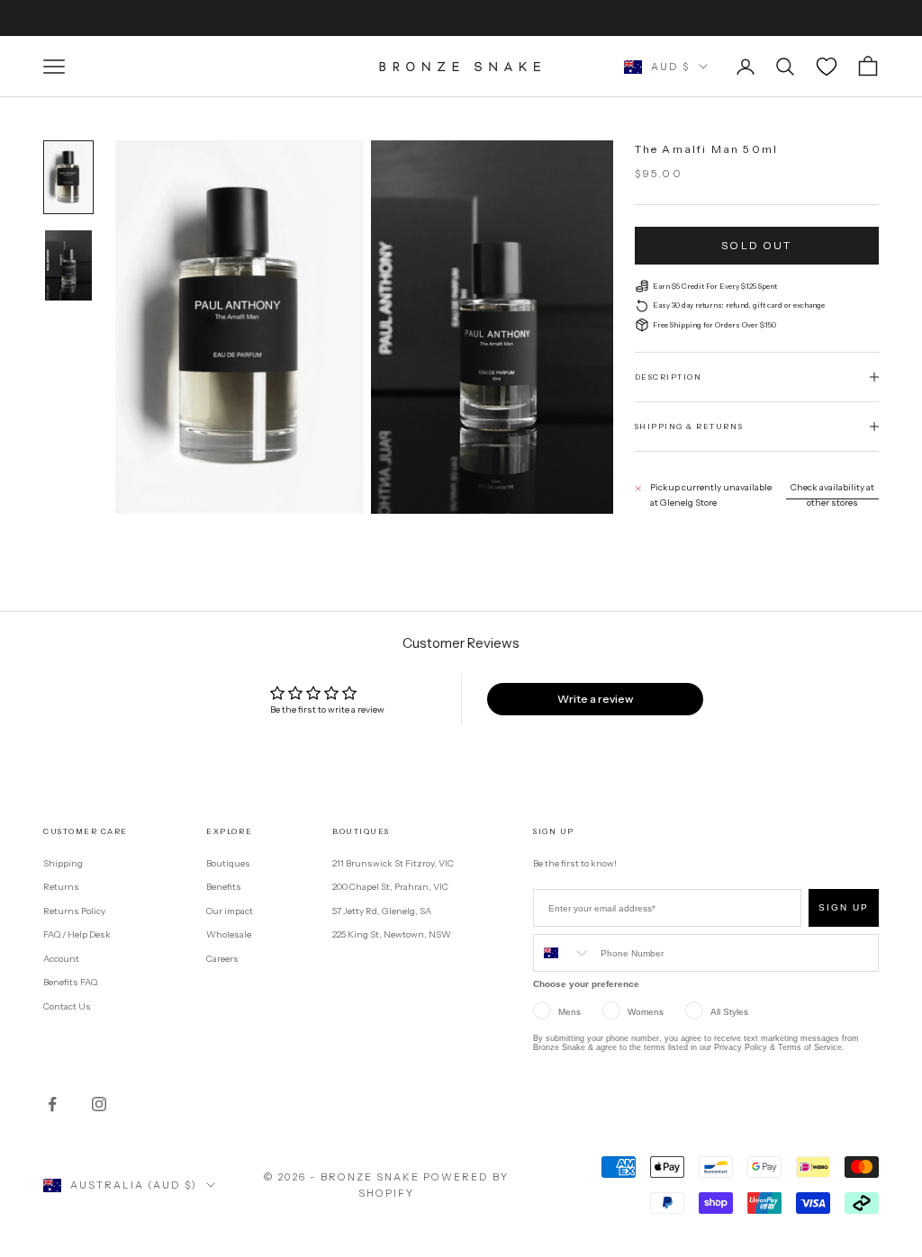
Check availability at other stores (832, 494)
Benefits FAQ (70, 982)
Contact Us (67, 1006)
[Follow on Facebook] (52, 1104)
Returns (61, 887)
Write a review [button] (595, 698)
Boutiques (228, 863)
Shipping (63, 863)
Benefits (223, 887)
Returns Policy (74, 911)
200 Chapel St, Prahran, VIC (390, 887)
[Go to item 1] (68, 177)
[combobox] (563, 953)
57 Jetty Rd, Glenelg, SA (381, 911)
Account (61, 959)
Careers (222, 959)
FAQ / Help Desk (77, 934)
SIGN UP (843, 907)
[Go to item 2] (68, 265)
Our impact (229, 911)
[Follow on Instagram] (99, 1104)
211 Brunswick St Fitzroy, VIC (393, 863)
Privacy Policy (740, 1047)
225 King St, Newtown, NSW (391, 934)
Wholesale (228, 934)
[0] (826, 66)
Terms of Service (810, 1047)
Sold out (756, 245)
